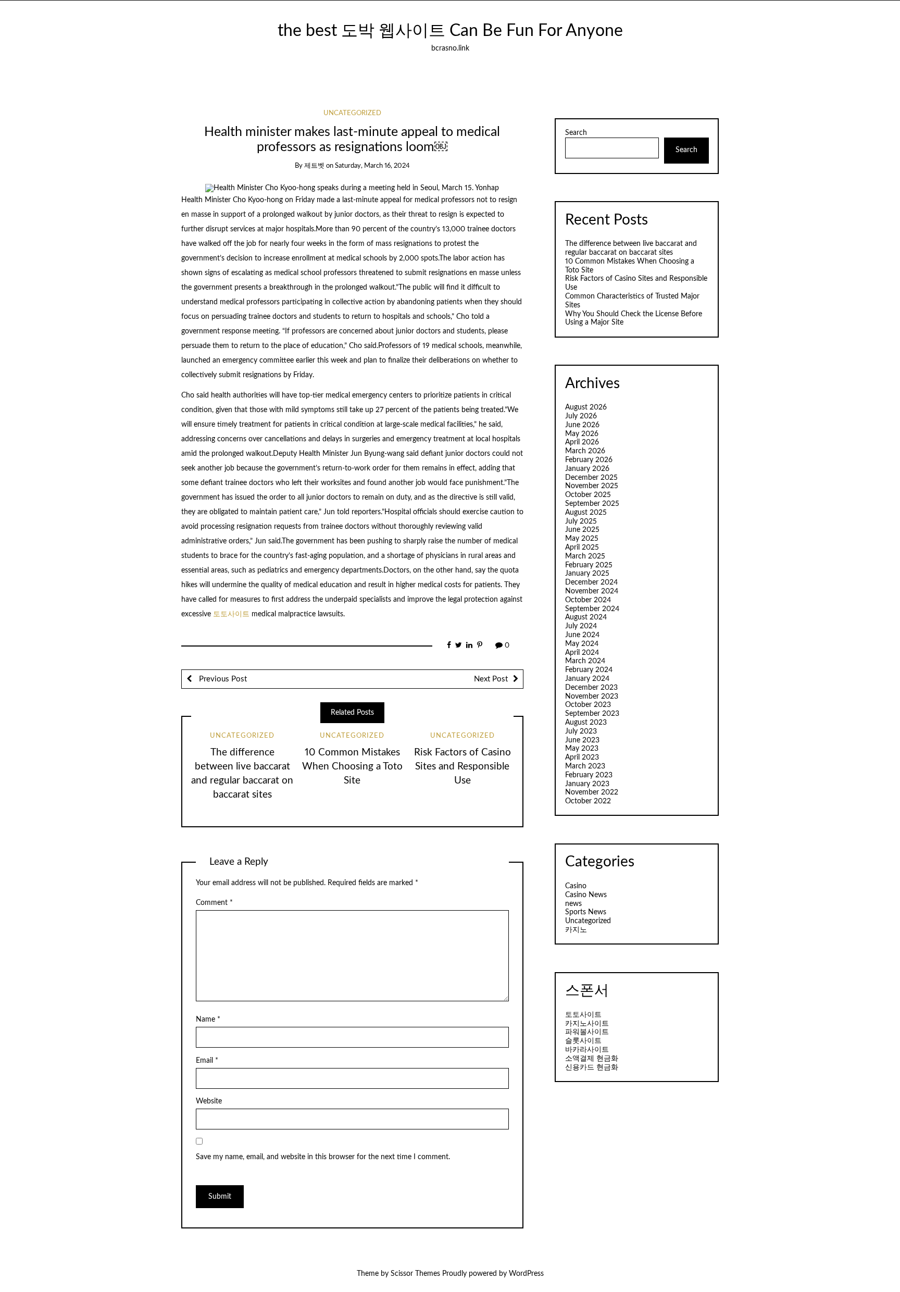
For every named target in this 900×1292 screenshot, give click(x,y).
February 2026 (588, 460)
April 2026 (582, 442)
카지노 (576, 930)
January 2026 (587, 469)
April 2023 (582, 757)
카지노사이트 (587, 1023)
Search (576, 132)
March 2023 (585, 766)
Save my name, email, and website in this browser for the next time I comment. (323, 1157)
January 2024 (587, 678)
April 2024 (582, 652)
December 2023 (591, 687)
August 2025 (586, 512)
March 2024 (585, 661)
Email (207, 1060)
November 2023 (591, 696)
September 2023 (592, 713)
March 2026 (585, 451)
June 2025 (582, 529)
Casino (575, 886)
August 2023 (586, 722)
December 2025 (591, 477)
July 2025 (581, 521)
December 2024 (591, 582)
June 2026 (582, 425)
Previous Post (222, 679)
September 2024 (592, 609)
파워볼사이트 (587, 1032)
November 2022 (591, 792)
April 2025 (582, 547)
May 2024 (581, 644)
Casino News (586, 895)
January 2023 (587, 784)
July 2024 (581, 626)
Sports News (585, 912)
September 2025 (592, 503)
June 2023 (582, 740)
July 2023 (581, 731)
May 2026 (581, 434)
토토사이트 (232, 614)
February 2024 (588, 670)
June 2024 (582, 635)
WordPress (526, 1273)
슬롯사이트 (583, 1041)
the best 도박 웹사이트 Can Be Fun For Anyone (450, 31)
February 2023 (588, 775)
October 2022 (588, 801)
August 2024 (586, 617)
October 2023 (588, 705)
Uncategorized (352, 113)
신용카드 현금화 (591, 1067)
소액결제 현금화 (591, 1058)
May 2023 (581, 748)
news (573, 904)
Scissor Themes (415, 1273)
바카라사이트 (587, 1049)
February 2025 (588, 565)
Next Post (491, 679)
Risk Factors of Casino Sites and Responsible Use (462, 767)
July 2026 (581, 416)
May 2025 (581, 538)
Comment (214, 902)
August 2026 (586, 407)
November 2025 (591, 486)
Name (208, 1019)
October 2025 (588, 495)
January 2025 (587, 573)
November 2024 (591, 591)
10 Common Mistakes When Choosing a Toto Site (352, 767)
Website (209, 1101)
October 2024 (588, 600)
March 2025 (585, 556)
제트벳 (314, 166)
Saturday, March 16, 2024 (372, 166)
